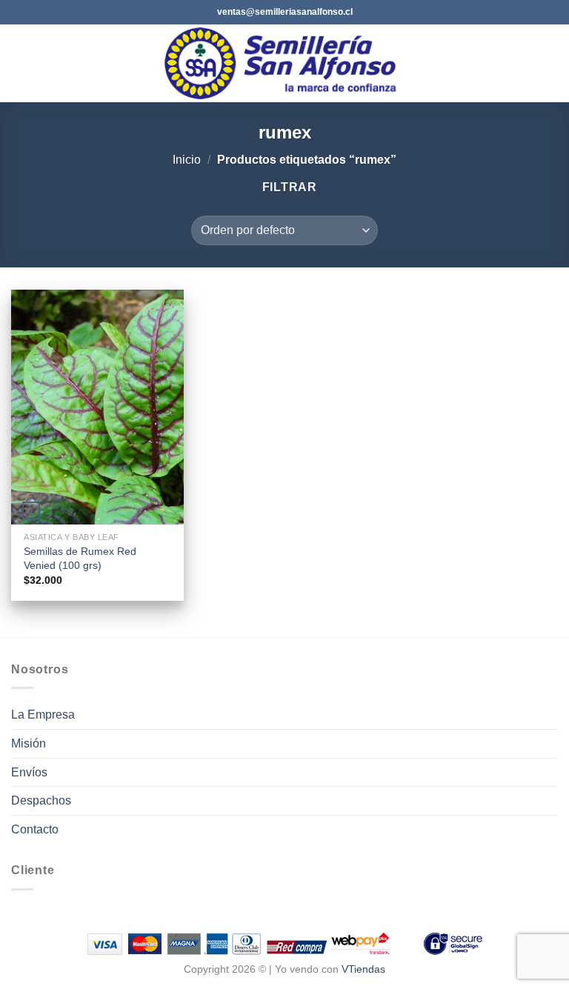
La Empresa (43, 714)
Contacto (35, 829)
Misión (28, 743)
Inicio (187, 159)
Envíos (29, 772)
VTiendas (363, 969)
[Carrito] (550, 63)
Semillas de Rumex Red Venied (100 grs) (80, 558)
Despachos (41, 800)
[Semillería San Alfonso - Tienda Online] (284, 63)
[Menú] (20, 63)
